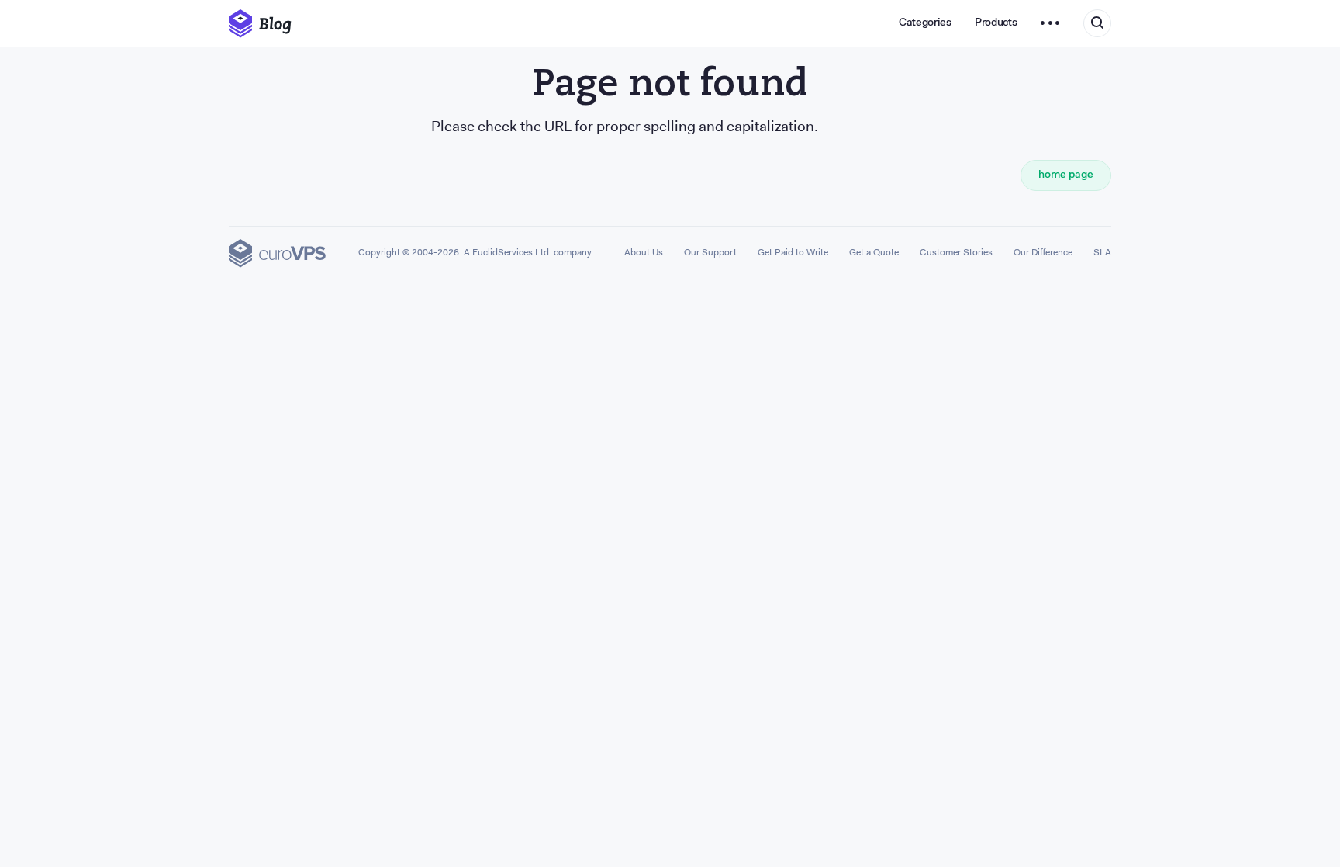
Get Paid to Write (793, 253)
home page (1065, 175)
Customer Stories (956, 253)
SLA (1102, 253)
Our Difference (1043, 253)
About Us (643, 253)
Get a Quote (874, 253)
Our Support (710, 253)
